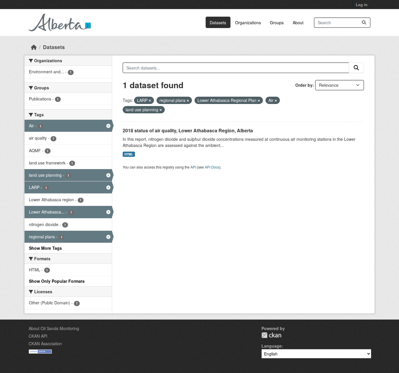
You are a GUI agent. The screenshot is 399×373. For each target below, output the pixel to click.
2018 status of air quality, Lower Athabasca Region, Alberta (188, 130)
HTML (128, 154)
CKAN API (38, 336)
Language (271, 346)
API (193, 166)
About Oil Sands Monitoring (54, 328)
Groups (277, 22)
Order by (304, 85)
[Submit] (364, 23)
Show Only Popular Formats (57, 281)
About (298, 22)
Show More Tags (45, 248)
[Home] (34, 47)
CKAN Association (45, 343)
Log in (361, 4)
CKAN (271, 335)
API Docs (212, 166)
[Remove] (150, 100)
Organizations (248, 22)
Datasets (218, 22)
